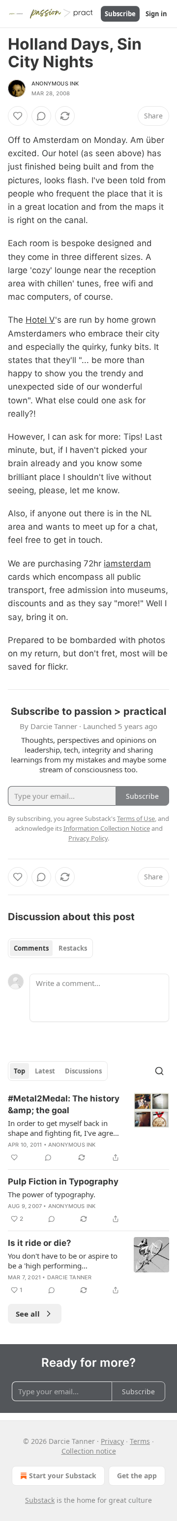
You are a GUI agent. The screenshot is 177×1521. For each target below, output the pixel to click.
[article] (88, 1128)
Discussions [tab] (83, 1071)
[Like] (18, 116)
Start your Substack (62, 1475)
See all (28, 1314)
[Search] (159, 1071)
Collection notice (88, 1451)
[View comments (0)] (41, 116)
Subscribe (120, 13)
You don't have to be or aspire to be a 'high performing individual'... (63, 1260)
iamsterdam (127, 563)
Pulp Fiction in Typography (63, 1181)
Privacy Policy (88, 838)
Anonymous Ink (55, 83)
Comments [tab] (31, 948)
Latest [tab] (45, 1071)
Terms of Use (136, 818)
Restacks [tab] (73, 948)
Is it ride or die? (39, 1243)
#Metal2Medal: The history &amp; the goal (63, 1104)
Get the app (137, 1475)
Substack (40, 1500)
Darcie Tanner (69, 1277)
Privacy (112, 1441)
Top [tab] (19, 1071)
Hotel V (40, 320)
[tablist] (50, 948)
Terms (140, 1441)
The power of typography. (51, 1194)
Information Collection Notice (106, 828)
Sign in (156, 13)
